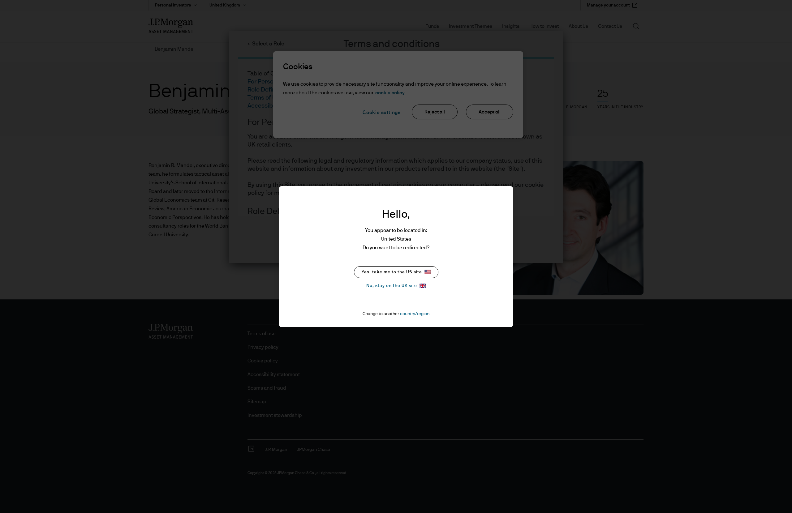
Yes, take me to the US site (392, 272)
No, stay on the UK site (391, 286)
